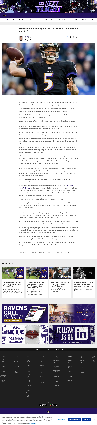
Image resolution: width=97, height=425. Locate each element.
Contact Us (3, 356)
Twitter (82, 367)
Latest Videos (41, 356)
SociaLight (28, 373)
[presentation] (94, 300)
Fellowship (3, 363)
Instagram (82, 370)
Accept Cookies (86, 419)
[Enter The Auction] (25, 334)
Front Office (16, 366)
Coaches (16, 363)
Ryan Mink (27, 36)
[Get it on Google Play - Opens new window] (53, 406)
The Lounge (41, 376)
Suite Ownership (56, 373)
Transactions (16, 358)
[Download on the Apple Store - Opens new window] (43, 405)
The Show (42, 367)
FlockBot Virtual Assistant (3, 371)
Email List (82, 360)
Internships (3, 361)
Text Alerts (56, 381)
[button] (46, 300)
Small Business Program (3, 380)
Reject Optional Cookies (74, 419)
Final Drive (42, 365)
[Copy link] (76, 37)
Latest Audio (41, 358)
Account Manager (56, 360)
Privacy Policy (32, 423)
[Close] (94, 419)
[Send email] (73, 37)
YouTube (82, 375)
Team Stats (16, 361)
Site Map (3, 383)
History (16, 368)
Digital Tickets (56, 378)
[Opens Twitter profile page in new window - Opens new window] (28, 40)
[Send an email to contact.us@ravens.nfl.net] (30, 40)
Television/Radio (41, 382)
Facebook (82, 365)
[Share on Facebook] (67, 37)
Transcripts (28, 392)
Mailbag (28, 371)
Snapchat (82, 372)
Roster (16, 356)
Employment (3, 358)
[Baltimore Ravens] (48, 412)
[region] (48, 419)
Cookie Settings (61, 419)
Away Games (56, 376)
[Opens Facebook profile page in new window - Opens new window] (25, 40)
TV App (82, 362)
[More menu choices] (53, 15)
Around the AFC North (28, 381)
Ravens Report (42, 370)
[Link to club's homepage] (4, 15)
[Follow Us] (72, 334)
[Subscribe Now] (25, 313)
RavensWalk (69, 380)
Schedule (70, 356)
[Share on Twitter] (70, 37)
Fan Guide (70, 373)
